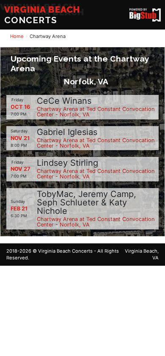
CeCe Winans (64, 101)
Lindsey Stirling (67, 163)
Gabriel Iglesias (67, 132)
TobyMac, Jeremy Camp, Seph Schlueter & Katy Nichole (86, 202)
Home (17, 36)
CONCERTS (42, 14)
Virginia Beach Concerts (65, 251)
